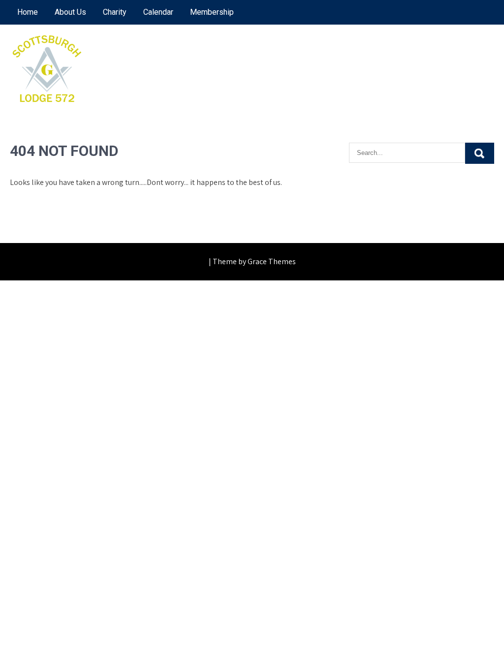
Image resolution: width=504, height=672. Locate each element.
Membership (212, 12)
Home (27, 12)
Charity (114, 12)
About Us (70, 12)
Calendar (158, 12)
